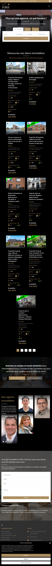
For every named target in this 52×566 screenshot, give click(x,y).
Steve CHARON (9, 416)
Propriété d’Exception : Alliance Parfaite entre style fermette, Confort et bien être (36, 140)
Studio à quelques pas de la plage (36, 78)
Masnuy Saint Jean (34, 259)
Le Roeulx (11, 263)
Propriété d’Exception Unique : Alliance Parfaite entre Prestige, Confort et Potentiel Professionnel (15, 82)
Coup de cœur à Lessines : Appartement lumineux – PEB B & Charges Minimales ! (25, 315)
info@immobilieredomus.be (36, 540)
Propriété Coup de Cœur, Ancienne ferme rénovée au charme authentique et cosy (36, 254)
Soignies (32, 201)
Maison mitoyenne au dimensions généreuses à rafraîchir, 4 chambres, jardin (15, 197)
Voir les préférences (26, 562)
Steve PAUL (42, 397)
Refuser (26, 559)
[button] (50, 543)
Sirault (10, 146)
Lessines (21, 321)
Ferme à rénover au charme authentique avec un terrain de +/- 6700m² (15, 140)
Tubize (10, 203)
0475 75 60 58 (33, 536)
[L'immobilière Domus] (5, 6)
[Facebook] (50, 1)
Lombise (11, 90)
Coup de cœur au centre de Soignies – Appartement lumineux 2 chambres (36, 196)
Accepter (26, 555)
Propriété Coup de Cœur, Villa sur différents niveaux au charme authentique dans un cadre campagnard (15, 256)
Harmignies (32, 145)
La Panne (32, 82)
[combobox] (9, 34)
